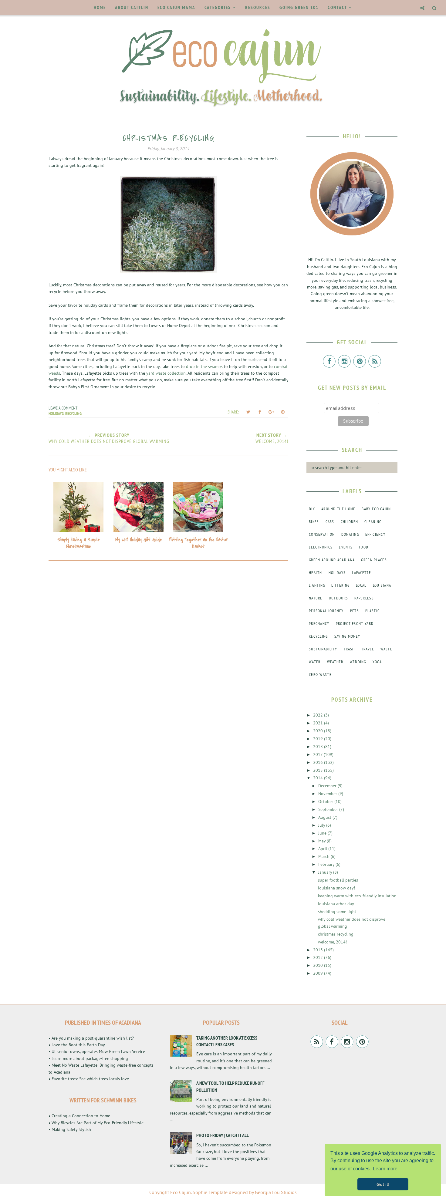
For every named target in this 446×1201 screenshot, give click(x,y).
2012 (318, 957)
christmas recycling (335, 934)
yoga (377, 661)
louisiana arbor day (336, 903)
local (361, 585)
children (349, 521)
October (326, 801)
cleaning (372, 521)
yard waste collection (166, 373)
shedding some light (337, 911)
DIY (312, 508)
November (328, 793)
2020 (318, 731)
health (315, 572)
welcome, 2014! (332, 942)
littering (340, 585)
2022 (318, 715)
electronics (321, 547)
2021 (318, 723)
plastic (372, 610)
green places (374, 559)
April (323, 848)
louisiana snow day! (336, 888)
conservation (322, 534)
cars (330, 521)
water (315, 661)
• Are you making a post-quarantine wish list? (91, 1038)
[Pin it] (283, 412)
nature (316, 598)
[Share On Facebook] (260, 412)
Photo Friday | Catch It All (222, 1135)
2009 (318, 973)
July (322, 825)
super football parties (338, 880)
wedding (358, 661)
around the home (338, 508)
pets (354, 610)
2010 (318, 965)
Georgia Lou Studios (276, 1192)
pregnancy (319, 623)
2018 (318, 746)
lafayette (361, 572)
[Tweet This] (248, 412)
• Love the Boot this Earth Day (77, 1045)
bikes (314, 521)
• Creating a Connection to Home (79, 1115)
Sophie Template (210, 1192)
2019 (318, 738)
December (328, 785)
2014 (318, 778)
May (322, 841)
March (324, 856)
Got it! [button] (383, 1184)
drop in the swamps (204, 366)
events (346, 547)
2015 (318, 770)
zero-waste (320, 674)
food (363, 547)
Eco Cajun (180, 1192)
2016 (318, 762)
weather (335, 661)
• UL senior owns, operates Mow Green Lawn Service (97, 1051)
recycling (73, 413)
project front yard (354, 623)
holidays (56, 413)
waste (386, 649)
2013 (318, 950)
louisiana (382, 585)
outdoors (338, 598)
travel (367, 649)
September (328, 809)
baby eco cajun (376, 508)
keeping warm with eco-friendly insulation (357, 896)
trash (349, 649)
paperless (364, 598)
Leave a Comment (63, 408)
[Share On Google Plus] (271, 412)
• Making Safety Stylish (70, 1129)
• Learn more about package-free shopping (88, 1058)
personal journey (326, 610)
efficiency (375, 534)
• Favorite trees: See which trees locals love (89, 1078)
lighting (317, 585)
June (323, 833)
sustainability (323, 649)
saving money (347, 636)
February (327, 864)
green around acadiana (332, 559)
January (325, 872)
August (325, 817)
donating (350, 534)
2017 (318, 754)
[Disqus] (168, 647)
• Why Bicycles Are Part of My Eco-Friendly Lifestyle (96, 1122)
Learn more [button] (385, 1168)
